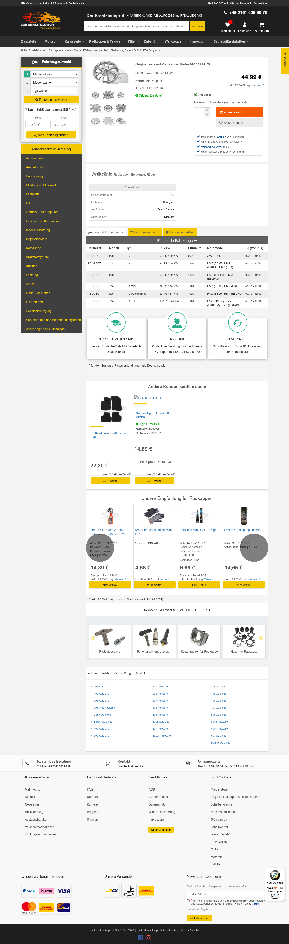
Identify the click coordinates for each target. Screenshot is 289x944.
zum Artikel (110, 585)
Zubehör (150, 41)
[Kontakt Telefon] (27, 763)
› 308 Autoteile (159, 707)
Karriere (92, 804)
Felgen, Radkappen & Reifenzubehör (235, 797)
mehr (256, 903)
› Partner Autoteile (219, 742)
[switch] (275, 896)
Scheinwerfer (219, 827)
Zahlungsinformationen (40, 834)
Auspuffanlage (36, 167)
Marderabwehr (220, 789)
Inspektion (197, 41)
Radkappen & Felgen (104, 41)
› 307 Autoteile (159, 700)
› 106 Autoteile (100, 686)
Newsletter (32, 804)
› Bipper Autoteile (101, 721)
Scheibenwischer (222, 804)
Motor (30, 283)
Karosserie (73, 41)
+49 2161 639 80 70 (248, 12)
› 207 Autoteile (159, 686)
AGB (152, 789)
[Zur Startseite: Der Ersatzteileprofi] (41, 20)
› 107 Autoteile (100, 693)
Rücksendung (34, 812)
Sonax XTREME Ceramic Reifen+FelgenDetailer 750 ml (108, 534)
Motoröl (50, 41)
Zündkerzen (219, 842)
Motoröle (217, 857)
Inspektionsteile (36, 238)
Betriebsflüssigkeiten (229, 41)
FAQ (90, 789)
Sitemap (92, 819)
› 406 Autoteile (159, 714)
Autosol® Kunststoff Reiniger (199, 530)
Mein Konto (32, 789)
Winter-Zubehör (221, 834)
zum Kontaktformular (130, 766)
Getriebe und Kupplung (42, 212)
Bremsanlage (35, 176)
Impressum (156, 819)
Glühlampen (219, 819)
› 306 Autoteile (217, 686)
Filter (132, 41)
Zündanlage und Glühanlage (45, 328)
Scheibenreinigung (38, 310)
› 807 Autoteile (159, 728)
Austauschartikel (36, 819)
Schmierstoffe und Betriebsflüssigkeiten (53, 319)
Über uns (93, 797)
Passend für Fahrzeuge (108, 232)
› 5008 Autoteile (218, 721)
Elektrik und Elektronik (41, 185)
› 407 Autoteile (100, 728)
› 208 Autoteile (159, 693)
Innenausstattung (38, 230)
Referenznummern (146, 232)
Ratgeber (93, 812)
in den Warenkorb (235, 112)
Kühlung (31, 266)
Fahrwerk (32, 194)
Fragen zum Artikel (181, 232)
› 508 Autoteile (217, 714)
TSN (64, 118)
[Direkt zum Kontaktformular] (108, 763)
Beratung (221, 136)
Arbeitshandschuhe (224, 812)
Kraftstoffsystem (37, 256)
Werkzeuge (173, 41)
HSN (38, 118)
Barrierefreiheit (159, 797)
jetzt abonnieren (199, 918)
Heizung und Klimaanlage (43, 221)
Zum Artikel (110, 480)
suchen (197, 26)
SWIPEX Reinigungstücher (242, 530)
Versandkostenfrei (211, 146)
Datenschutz (157, 804)
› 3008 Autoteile (159, 721)
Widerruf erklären (161, 830)
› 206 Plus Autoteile (103, 707)
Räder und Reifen (38, 292)
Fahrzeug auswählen (52, 99)
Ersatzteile (28, 41)
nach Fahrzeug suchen (52, 135)
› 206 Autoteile (100, 700)
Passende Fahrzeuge (175, 240)
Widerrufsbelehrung (162, 812)
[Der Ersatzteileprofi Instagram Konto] (147, 939)
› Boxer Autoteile (101, 714)
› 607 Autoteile (100, 735)
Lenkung (32, 274)
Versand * (258, 85)
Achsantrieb (34, 158)
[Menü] (282, 870)
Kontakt (30, 797)
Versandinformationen (39, 827)
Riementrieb (34, 301)
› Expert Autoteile (160, 735)
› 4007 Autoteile (218, 728)
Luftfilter (216, 864)
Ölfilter (215, 849)
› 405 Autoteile (217, 693)
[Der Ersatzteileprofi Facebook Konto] (141, 939)
